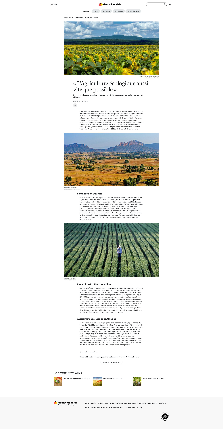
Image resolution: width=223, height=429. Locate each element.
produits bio (115, 327)
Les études (106, 11)
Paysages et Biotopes (91, 17)
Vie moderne (79, 17)
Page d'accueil (68, 17)
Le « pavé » (132, 403)
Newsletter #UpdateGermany (111, 362)
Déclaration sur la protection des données (112, 403)
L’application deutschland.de (147, 403)
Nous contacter (90, 403)
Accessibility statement (114, 407)
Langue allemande (133, 11)
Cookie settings (129, 407)
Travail (96, 11)
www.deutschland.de (89, 352)
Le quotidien (119, 11)
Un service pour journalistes (95, 407)
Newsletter (162, 403)
